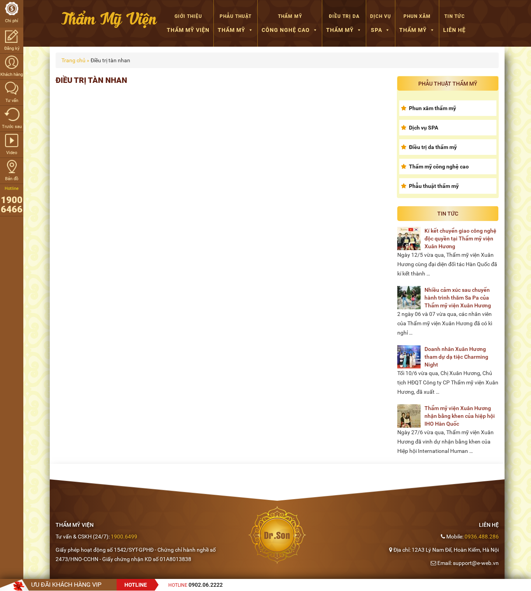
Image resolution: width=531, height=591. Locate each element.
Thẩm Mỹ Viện (188, 23)
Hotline (195, 585)
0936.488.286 (482, 536)
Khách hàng (11, 74)
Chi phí (11, 20)
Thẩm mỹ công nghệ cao (439, 166)
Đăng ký (11, 48)
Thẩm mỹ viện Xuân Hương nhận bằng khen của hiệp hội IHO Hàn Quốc (459, 416)
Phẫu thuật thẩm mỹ (434, 186)
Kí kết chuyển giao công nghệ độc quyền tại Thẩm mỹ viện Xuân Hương (460, 238)
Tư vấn (11, 100)
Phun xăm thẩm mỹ (432, 108)
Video (11, 152)
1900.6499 (124, 536)
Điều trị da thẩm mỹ (433, 147)
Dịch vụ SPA (423, 128)
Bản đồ (11, 178)
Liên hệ (454, 23)
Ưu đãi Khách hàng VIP (66, 584)
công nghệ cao (286, 23)
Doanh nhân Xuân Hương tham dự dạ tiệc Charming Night (456, 357)
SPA (380, 23)
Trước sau (12, 126)
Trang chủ (73, 60)
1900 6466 (12, 205)
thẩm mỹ (235, 23)
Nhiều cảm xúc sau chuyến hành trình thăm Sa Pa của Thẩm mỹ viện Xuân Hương (457, 298)
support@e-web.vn (476, 563)
